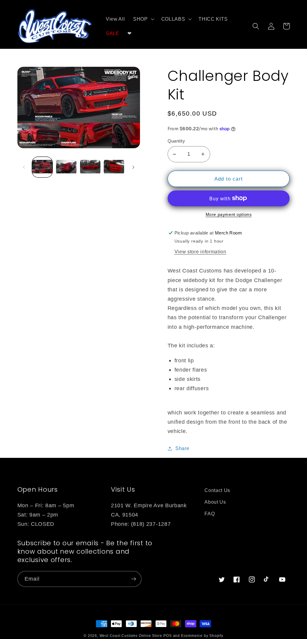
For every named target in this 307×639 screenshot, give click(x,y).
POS (167, 636)
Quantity (176, 140)
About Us (215, 502)
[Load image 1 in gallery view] (42, 167)
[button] (143, 19)
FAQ (209, 513)
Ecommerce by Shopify (202, 636)
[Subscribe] (133, 579)
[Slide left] (24, 167)
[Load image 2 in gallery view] (66, 167)
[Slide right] (133, 167)
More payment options (229, 214)
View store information (200, 251)
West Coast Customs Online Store (131, 636)
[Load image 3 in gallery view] (90, 167)
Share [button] (182, 448)
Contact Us (217, 490)
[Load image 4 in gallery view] (114, 167)
